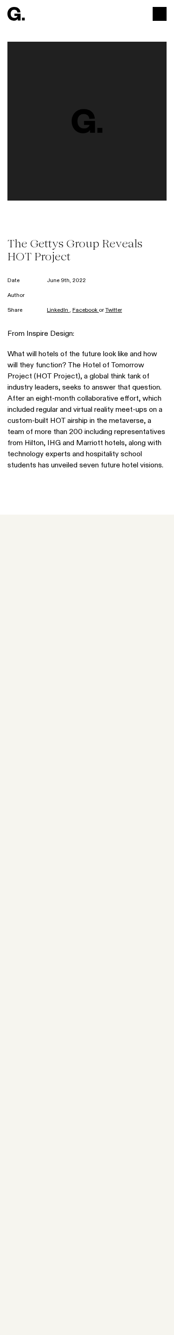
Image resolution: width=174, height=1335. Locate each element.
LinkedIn (58, 310)
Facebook (85, 310)
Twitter (113, 310)
